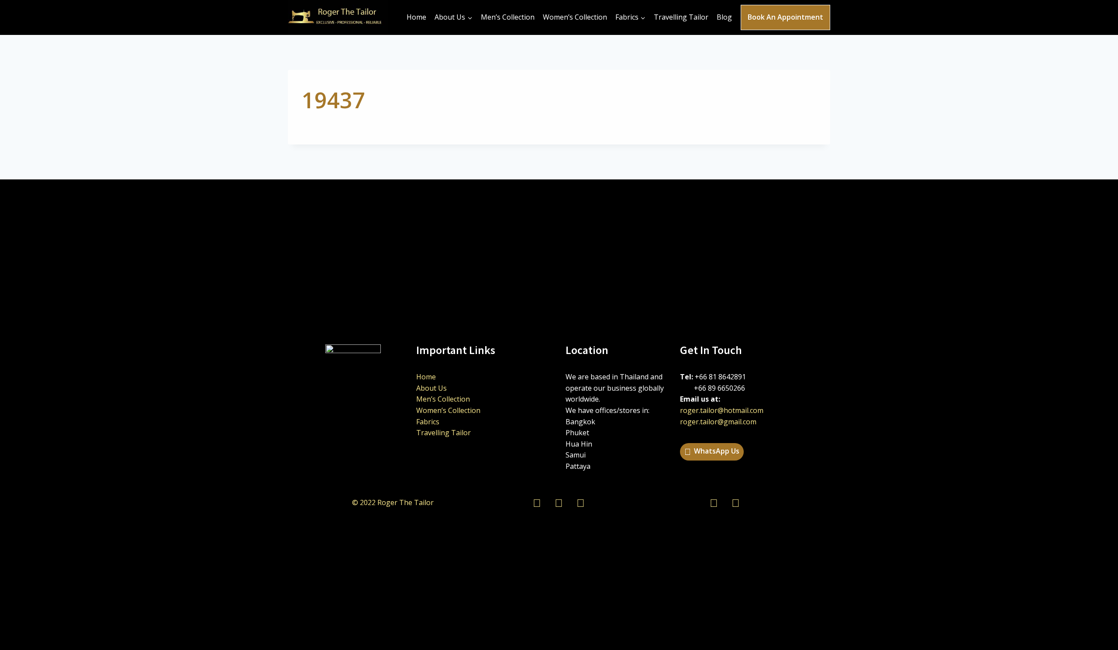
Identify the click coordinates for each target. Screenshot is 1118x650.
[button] (712, 452)
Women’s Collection (575, 17)
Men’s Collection (508, 17)
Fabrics (427, 421)
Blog (724, 17)
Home (416, 17)
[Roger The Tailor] (338, 17)
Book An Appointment (785, 17)
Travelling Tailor (681, 17)
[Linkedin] (714, 502)
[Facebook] (736, 502)
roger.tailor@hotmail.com (721, 410)
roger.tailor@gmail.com (718, 421)
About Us (431, 388)
